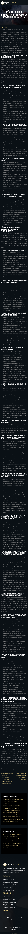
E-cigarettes (4, 27)
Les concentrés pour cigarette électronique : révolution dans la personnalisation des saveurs (11, 810)
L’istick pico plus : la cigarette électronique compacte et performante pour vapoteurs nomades (7, 778)
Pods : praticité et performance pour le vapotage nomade (21, 776)
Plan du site (14, 933)
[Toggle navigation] (25, 3)
